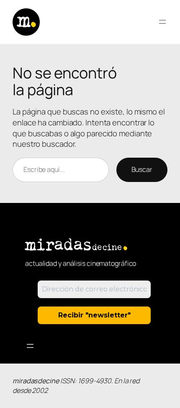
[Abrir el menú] (162, 22)
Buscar (141, 169)
